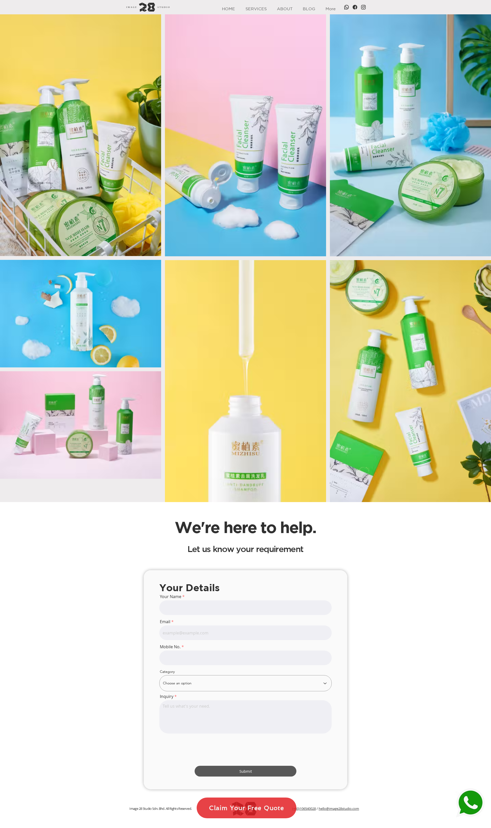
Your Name (170, 597)
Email (165, 622)
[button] (256, 7)
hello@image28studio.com (339, 808)
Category (167, 671)
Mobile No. (170, 647)
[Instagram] (363, 7)
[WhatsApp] (346, 7)
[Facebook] (355, 7)
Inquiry (166, 696)
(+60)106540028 (304, 808)
